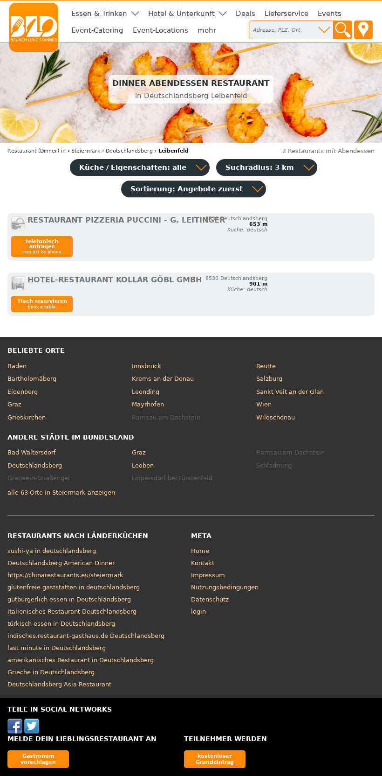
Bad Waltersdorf (31, 452)
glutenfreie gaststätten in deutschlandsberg (73, 587)
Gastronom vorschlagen (38, 759)
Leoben (143, 465)
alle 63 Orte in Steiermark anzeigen (61, 492)
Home (200, 550)
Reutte (266, 366)
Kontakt (202, 562)
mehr (207, 30)
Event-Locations (160, 30)
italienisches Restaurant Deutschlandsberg (71, 611)
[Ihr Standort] (363, 30)
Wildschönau (275, 417)
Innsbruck (146, 366)
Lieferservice (286, 13)
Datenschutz (210, 599)
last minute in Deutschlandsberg (56, 647)
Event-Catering (97, 30)
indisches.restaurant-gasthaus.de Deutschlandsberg (85, 635)
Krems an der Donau (163, 378)
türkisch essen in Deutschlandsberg (61, 623)
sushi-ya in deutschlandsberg (51, 550)
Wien (264, 404)
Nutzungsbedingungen (225, 587)
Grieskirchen (26, 417)
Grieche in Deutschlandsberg (51, 672)
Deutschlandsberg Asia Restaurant (59, 684)
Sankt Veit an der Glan (290, 391)
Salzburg (269, 378)
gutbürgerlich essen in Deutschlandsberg (69, 599)
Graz (14, 404)
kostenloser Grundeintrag (215, 759)
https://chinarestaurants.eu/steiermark (65, 575)
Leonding (145, 391)
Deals (245, 13)
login (198, 611)
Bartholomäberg (31, 378)
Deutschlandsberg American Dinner (61, 562)
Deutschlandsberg (34, 465)
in (36, 151)
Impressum (208, 575)
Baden (17, 366)
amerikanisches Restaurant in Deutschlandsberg (80, 660)
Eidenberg (22, 391)
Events (329, 13)
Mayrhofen (148, 404)
